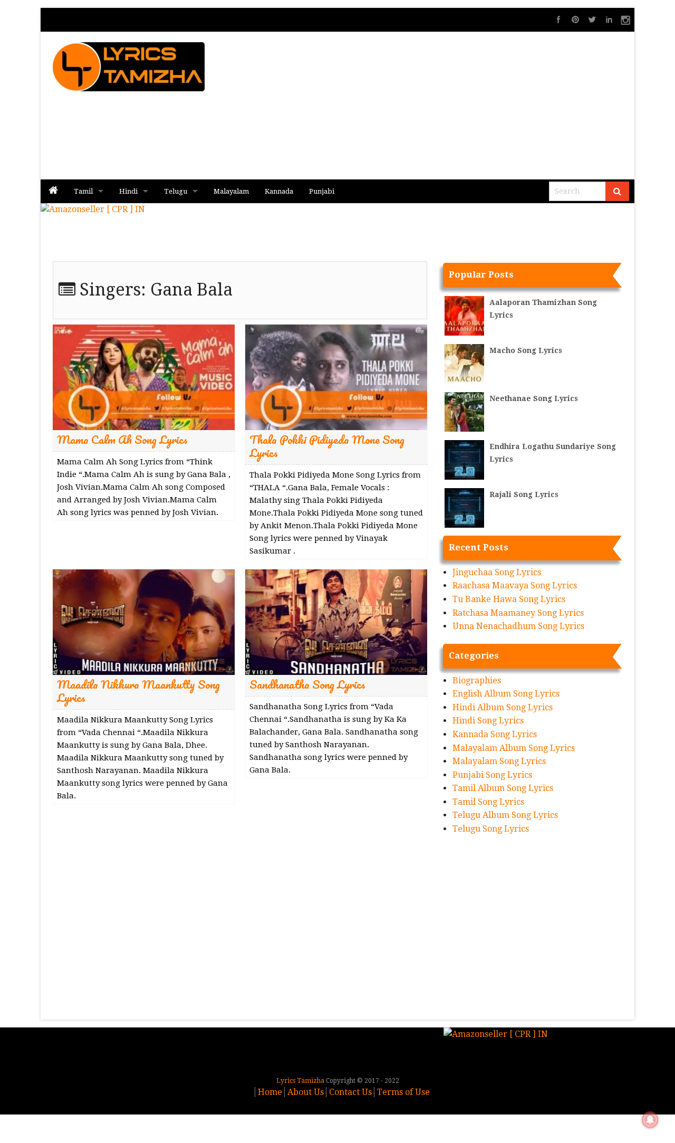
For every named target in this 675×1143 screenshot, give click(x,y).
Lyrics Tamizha (300, 1080)
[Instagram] (626, 19)
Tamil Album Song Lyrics (502, 788)
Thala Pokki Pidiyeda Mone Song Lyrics (326, 446)
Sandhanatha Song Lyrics (307, 684)
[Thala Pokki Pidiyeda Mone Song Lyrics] (336, 377)
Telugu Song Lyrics (490, 829)
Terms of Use (403, 1092)
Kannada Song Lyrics (494, 734)
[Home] (53, 191)
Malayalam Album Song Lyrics (513, 748)
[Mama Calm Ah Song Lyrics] (144, 377)
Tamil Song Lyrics (488, 802)
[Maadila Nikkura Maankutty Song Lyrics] (144, 621)
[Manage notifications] (650, 1119)
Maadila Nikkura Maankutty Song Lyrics (138, 691)
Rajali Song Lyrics (523, 494)
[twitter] (592, 19)
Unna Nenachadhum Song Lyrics (518, 626)
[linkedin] (609, 19)
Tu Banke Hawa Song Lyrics (508, 599)
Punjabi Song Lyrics (492, 775)
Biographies (476, 680)
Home (270, 1092)
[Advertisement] (459, 105)
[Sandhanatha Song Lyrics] (336, 621)
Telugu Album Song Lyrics (505, 815)
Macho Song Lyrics (525, 350)
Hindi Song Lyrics (488, 721)
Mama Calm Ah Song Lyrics (122, 439)
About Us (305, 1092)
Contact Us (350, 1092)
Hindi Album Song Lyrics (502, 707)
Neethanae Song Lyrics (533, 398)
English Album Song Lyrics (506, 694)
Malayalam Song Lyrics (499, 761)
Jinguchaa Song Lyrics (496, 572)
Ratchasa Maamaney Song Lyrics (518, 613)
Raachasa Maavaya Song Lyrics (514, 585)
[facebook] (558, 19)
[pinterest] (575, 19)
